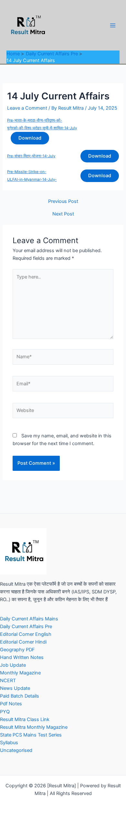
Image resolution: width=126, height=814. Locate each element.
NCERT (8, 680)
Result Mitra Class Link (24, 719)
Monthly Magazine (20, 673)
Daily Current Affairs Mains (29, 619)
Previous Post (63, 201)
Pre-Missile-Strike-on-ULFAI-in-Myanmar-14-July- (32, 175)
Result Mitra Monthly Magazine (34, 727)
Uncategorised (16, 750)
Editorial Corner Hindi (23, 642)
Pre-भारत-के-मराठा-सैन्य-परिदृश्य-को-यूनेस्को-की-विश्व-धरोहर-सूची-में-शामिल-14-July (42, 124)
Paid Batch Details (19, 696)
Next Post (63, 214)
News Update (15, 688)
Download (29, 138)
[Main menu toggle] (113, 25)
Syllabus (9, 742)
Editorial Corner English (25, 634)
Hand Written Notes (22, 657)
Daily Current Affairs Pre (26, 626)
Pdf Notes (11, 704)
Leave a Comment (27, 108)
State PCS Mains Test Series (31, 735)
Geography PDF (17, 650)
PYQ (5, 712)
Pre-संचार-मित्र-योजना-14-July (31, 156)
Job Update (13, 665)
